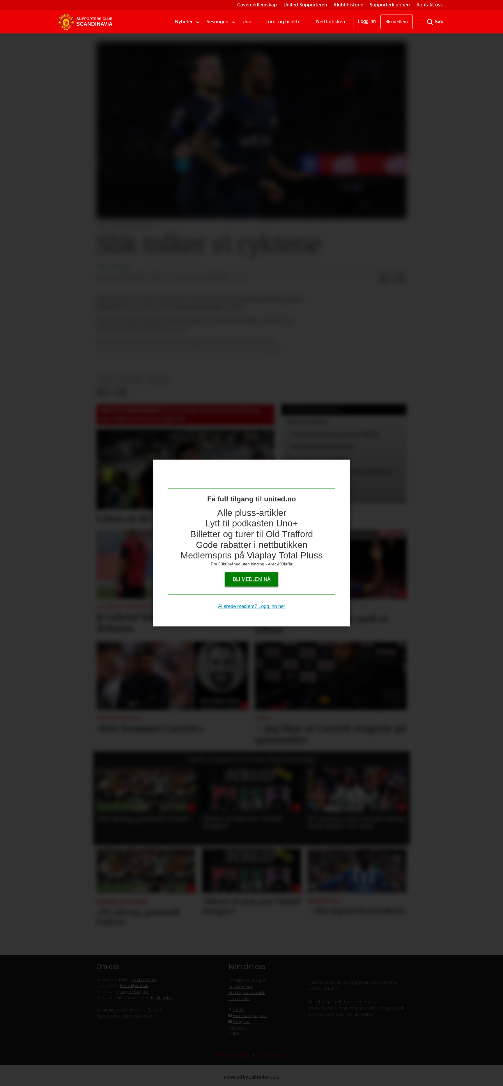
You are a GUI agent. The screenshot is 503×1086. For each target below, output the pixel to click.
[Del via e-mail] (401, 278)
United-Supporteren (305, 4)
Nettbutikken (330, 21)
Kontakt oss (430, 4)
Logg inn (367, 21)
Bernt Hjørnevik (134, 986)
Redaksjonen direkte (247, 993)
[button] (107, 795)
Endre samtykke (273, 1055)
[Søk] (430, 22)
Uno (247, 21)
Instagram (242, 1022)
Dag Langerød (144, 979)
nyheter (159, 379)
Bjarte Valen (162, 998)
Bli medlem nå (251, 579)
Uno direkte (239, 999)
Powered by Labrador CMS (251, 1077)
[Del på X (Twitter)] (392, 278)
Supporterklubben (390, 4)
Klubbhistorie (348, 4)
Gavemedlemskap (257, 4)
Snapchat (239, 1028)
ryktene (130, 379)
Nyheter (184, 21)
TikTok (236, 1034)
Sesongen (218, 21)
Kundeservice (241, 986)
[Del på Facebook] (383, 278)
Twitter (239, 1009)
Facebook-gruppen (250, 1016)
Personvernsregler (232, 1055)
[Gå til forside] (85, 22)
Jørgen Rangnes (134, 992)
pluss (106, 379)
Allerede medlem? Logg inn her (251, 606)
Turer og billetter (283, 21)
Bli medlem (396, 21)
